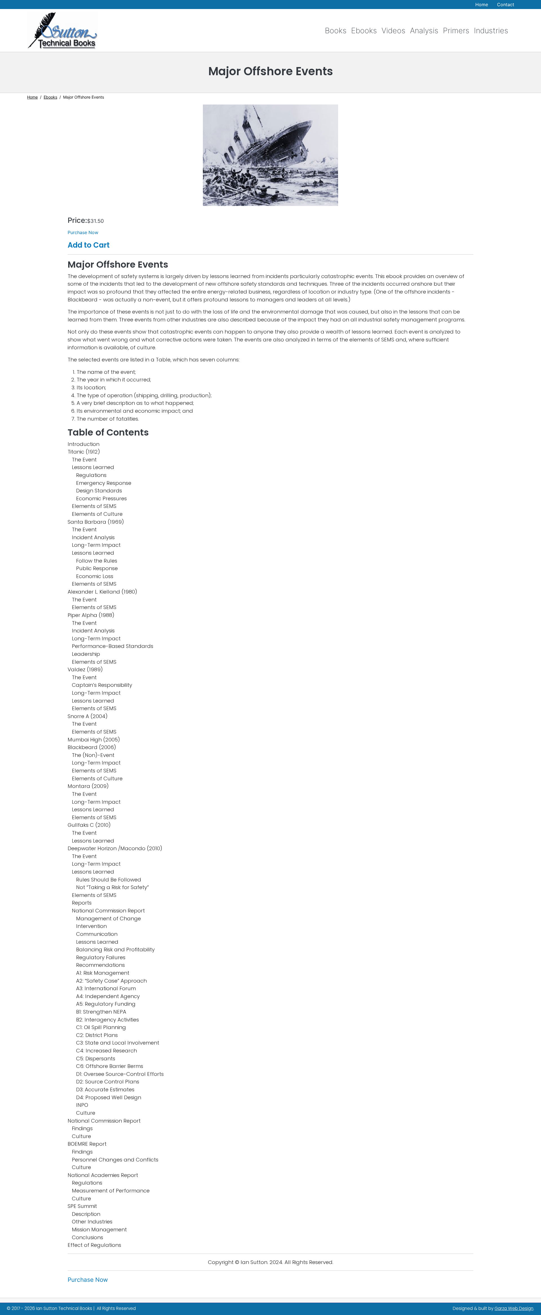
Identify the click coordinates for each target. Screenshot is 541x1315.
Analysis (424, 30)
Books (336, 30)
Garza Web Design (514, 1308)
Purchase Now (83, 232)
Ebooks (364, 30)
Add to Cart (89, 245)
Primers (456, 30)
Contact (505, 4)
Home (481, 4)
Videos (393, 30)
